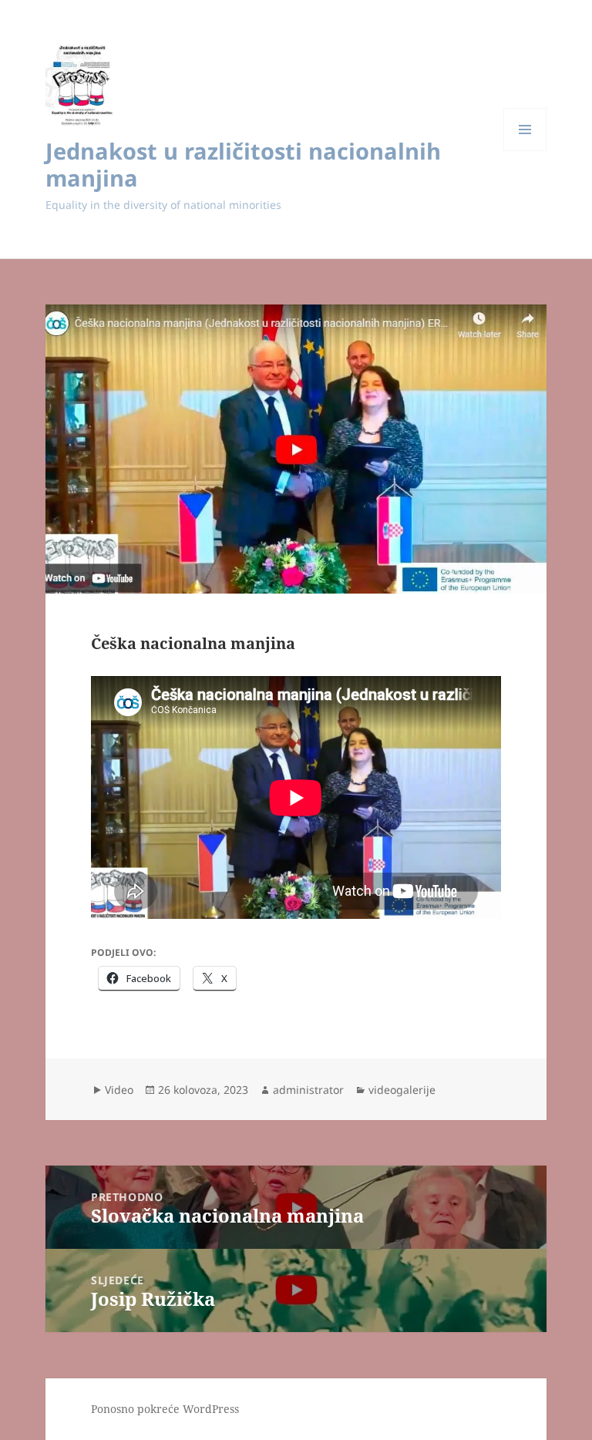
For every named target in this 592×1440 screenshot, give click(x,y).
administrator (308, 1089)
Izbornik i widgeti (525, 150)
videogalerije (402, 1089)
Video (119, 1089)
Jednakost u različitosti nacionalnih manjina (243, 164)
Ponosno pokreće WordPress (165, 1408)
